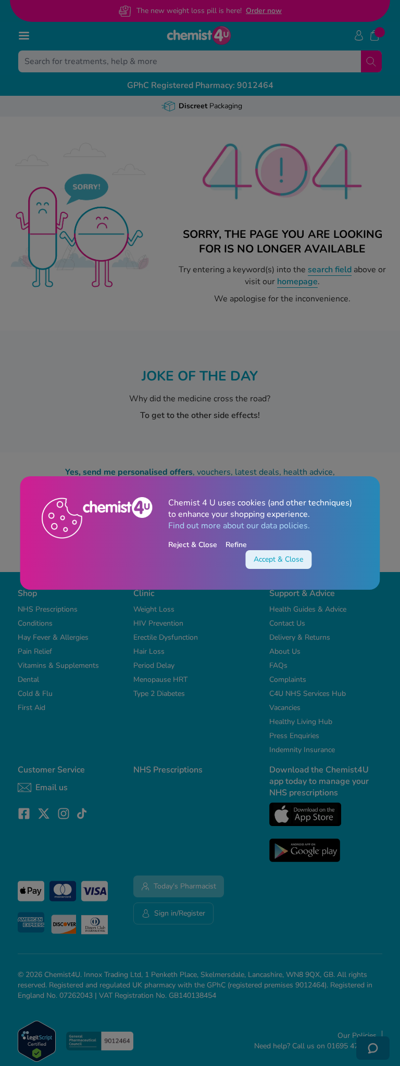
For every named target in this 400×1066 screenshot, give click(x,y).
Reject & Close (192, 545)
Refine (236, 545)
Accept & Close (278, 559)
